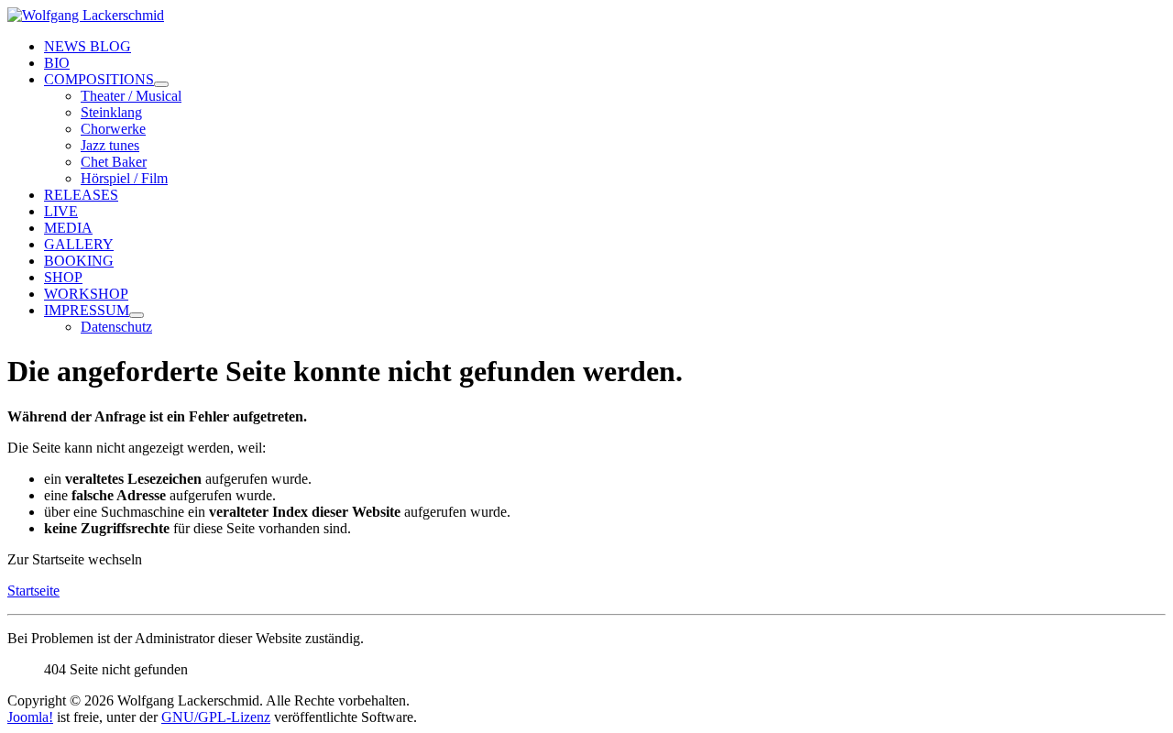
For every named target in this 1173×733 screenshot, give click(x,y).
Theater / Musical (131, 96)
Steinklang (111, 112)
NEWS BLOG (87, 46)
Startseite (33, 590)
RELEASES (81, 194)
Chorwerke (113, 129)
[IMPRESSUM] (136, 315)
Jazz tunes (110, 145)
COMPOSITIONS (99, 79)
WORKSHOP (86, 293)
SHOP (63, 277)
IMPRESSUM (86, 310)
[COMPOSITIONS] (161, 84)
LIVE (61, 211)
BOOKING (79, 260)
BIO (57, 63)
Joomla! (30, 717)
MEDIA (68, 227)
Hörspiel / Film (124, 178)
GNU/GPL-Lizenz (215, 717)
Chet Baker (114, 162)
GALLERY (79, 244)
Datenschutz (116, 326)
